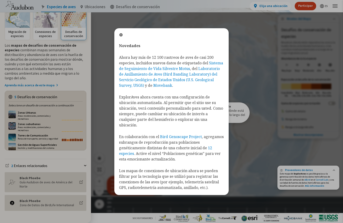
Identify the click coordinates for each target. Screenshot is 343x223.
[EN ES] (324, 6)
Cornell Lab (322, 179)
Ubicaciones (95, 6)
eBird (307, 179)
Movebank (162, 85)
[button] (308, 170)
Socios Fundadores (143, 218)
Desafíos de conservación (138, 6)
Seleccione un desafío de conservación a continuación (41, 105)
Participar (305, 5)
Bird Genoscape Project (181, 136)
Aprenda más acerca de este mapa (30, 85)
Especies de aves (61, 6)
